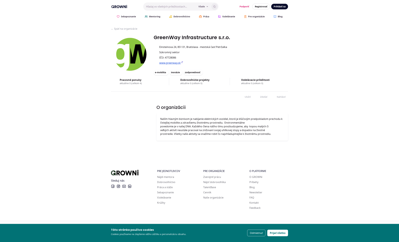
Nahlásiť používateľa (279, 96)
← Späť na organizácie (124, 28)
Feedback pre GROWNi (262, 208)
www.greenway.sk (170, 63)
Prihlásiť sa (280, 6)
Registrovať (261, 6)
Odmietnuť (256, 233)
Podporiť (244, 6)
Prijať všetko (278, 233)
